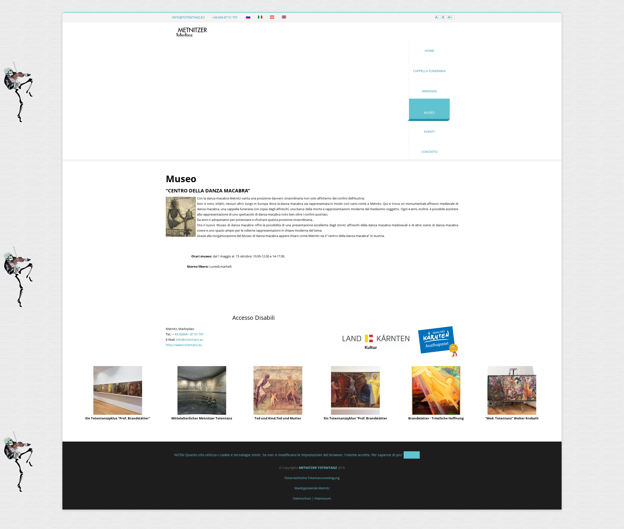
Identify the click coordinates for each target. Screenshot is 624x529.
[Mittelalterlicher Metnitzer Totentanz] (201, 413)
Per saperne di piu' (386, 455)
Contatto (429, 152)
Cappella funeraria (429, 71)
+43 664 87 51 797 (224, 17)
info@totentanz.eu (188, 17)
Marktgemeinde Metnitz (312, 488)
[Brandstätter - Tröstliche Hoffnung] (436, 413)
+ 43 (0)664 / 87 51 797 (188, 334)
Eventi (429, 131)
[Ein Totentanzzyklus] (117, 413)
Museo (429, 112)
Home (429, 50)
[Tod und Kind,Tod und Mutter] (278, 413)
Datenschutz (302, 498)
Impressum (322, 498)
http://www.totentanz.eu (184, 345)
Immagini (429, 91)
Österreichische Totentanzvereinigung (312, 478)
